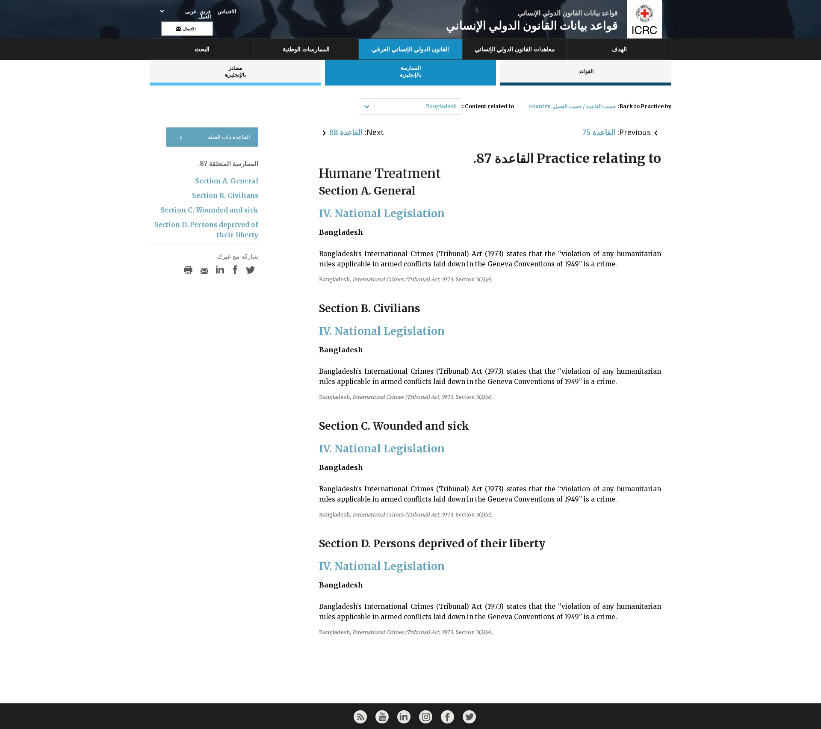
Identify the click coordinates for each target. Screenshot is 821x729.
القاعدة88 (346, 132)
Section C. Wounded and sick (209, 210)
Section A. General (226, 181)
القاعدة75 (598, 132)
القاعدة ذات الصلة (229, 137)
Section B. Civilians (225, 196)
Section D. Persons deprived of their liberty (206, 230)
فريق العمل (204, 14)
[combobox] (456, 106)
